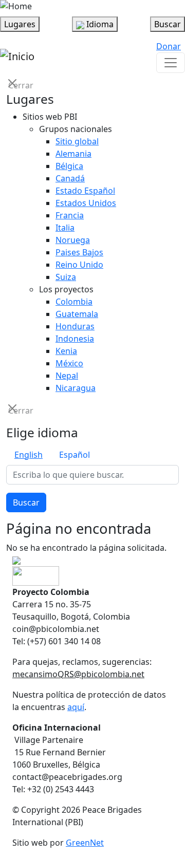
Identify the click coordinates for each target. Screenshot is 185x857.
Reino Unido (79, 264)
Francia (69, 215)
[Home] (16, 6)
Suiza (65, 277)
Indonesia (74, 338)
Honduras (75, 326)
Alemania (73, 153)
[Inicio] (17, 56)
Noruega (72, 240)
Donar (168, 46)
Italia (65, 227)
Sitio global (77, 141)
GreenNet (85, 842)
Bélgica (69, 166)
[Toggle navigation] (170, 62)
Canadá (70, 178)
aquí (75, 707)
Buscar (26, 502)
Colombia (73, 301)
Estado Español (85, 190)
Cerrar (13, 84)
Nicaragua (75, 388)
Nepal (66, 375)
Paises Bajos (79, 252)
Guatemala (76, 314)
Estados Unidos (85, 203)
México (69, 363)
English (28, 454)
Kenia (66, 351)
